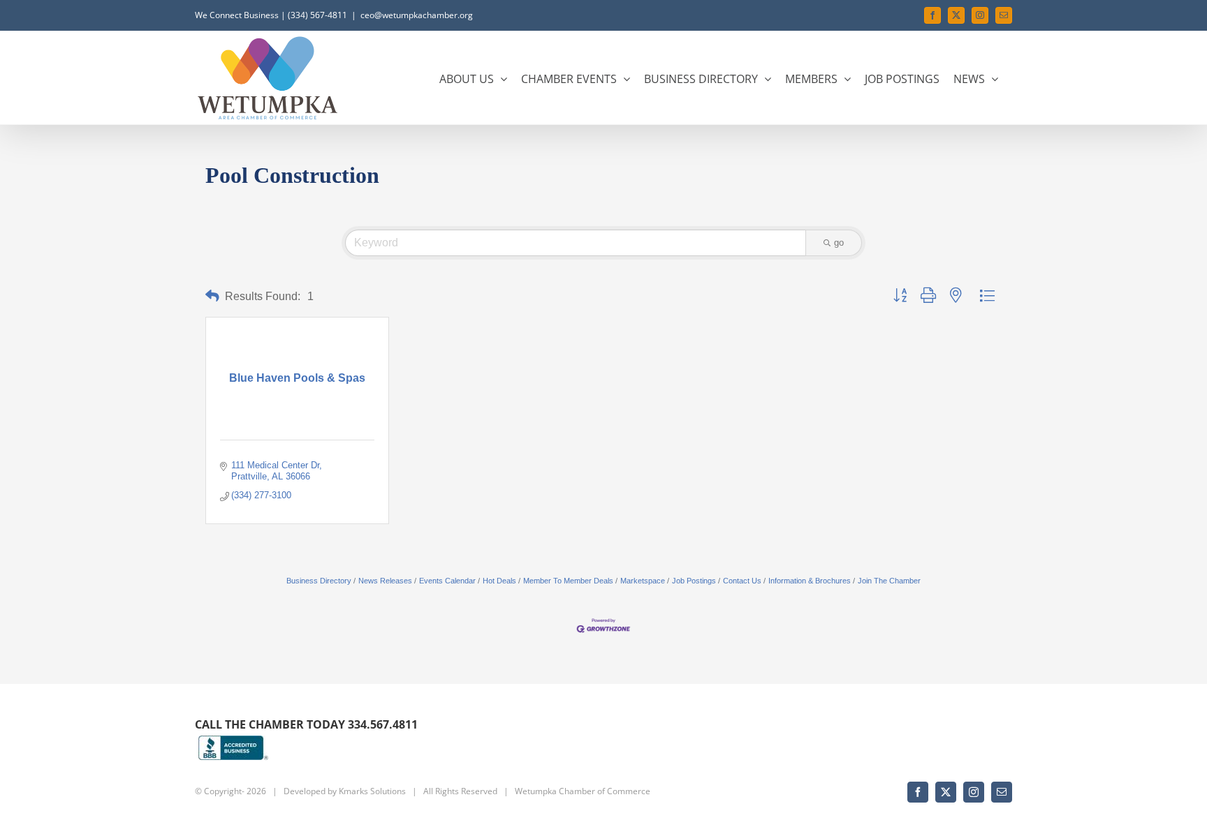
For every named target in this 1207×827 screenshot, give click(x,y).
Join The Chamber (889, 580)
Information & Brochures (809, 580)
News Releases (385, 580)
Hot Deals (499, 580)
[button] (212, 296)
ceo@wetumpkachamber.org (416, 15)
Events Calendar (447, 580)
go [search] (839, 242)
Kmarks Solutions (372, 791)
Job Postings (694, 580)
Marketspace (642, 580)
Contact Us (742, 580)
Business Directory (318, 580)
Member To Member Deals (568, 580)
